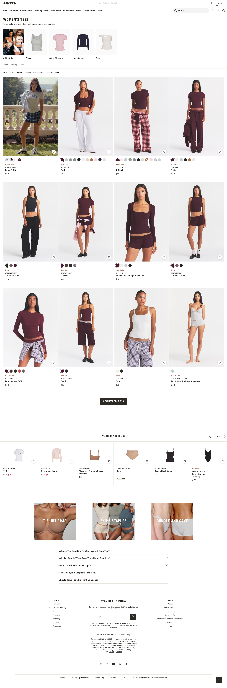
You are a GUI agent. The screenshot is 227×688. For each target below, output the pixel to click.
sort (5, 72)
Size (12, 72)
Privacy (113, 678)
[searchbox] (193, 10)
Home (5, 65)
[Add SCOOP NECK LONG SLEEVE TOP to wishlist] (164, 257)
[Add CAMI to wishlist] (109, 363)
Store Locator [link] (170, 615)
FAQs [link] (57, 622)
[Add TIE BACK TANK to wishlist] (54, 257)
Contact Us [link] (57, 626)
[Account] (218, 10)
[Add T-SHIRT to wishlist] (164, 152)
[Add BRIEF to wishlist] (147, 461)
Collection (38, 72)
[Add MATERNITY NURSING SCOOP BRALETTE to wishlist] (109, 461)
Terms (123, 678)
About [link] (170, 604)
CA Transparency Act (80, 678)
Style (19, 72)
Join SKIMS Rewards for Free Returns (108, 3)
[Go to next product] (225, 436)
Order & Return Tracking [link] (57, 608)
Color (28, 72)
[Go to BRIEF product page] (132, 455)
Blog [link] (170, 626)
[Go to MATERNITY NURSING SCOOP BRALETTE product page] (94, 455)
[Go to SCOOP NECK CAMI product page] (170, 455)
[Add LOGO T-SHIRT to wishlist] (54, 152)
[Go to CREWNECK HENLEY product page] (56, 455)
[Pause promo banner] (211, 3)
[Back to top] (219, 680)
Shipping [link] (56, 619)
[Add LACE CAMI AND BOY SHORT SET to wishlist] (220, 363)
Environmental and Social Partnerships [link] (170, 619)
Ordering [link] (56, 615)
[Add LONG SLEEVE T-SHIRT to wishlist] (54, 363)
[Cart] (223, 10)
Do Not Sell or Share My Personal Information (149, 678)
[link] (55, 521)
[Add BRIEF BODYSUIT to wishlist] (223, 461)
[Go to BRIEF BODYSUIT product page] (208, 455)
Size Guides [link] (56, 611)
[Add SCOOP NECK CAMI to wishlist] (185, 461)
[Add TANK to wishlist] (109, 152)
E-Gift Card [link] (170, 611)
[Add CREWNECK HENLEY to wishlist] (71, 461)
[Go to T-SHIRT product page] (19, 455)
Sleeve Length (53, 72)
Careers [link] (170, 622)
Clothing (14, 65)
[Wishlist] (212, 10)
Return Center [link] (56, 604)
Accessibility (99, 678)
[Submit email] (133, 617)
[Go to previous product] (210, 436)
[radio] (6, 159)
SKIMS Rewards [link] (170, 608)
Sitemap (63, 678)
